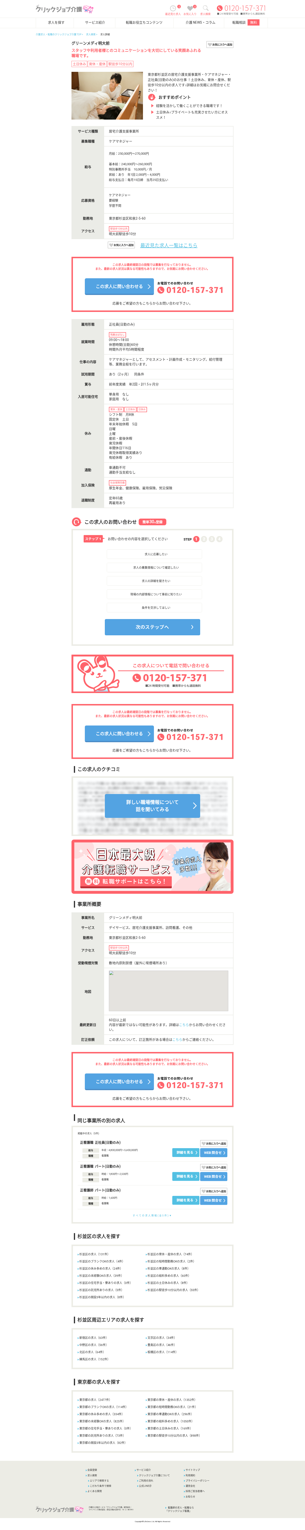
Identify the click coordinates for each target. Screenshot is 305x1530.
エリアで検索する (99, 1480)
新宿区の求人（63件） (93, 1338)
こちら (184, 1025)
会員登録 (92, 1470)
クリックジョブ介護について (154, 1475)
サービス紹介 (95, 22)
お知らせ (190, 1496)
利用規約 (190, 1475)
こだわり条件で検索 (100, 1486)
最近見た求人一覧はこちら (169, 245)
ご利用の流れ (146, 1480)
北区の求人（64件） (92, 1352)
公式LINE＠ (145, 1486)
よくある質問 (94, 1491)
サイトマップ (193, 1470)
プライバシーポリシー (197, 1480)
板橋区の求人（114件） (162, 1352)
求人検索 (91, 34)
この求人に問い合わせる (119, 286)
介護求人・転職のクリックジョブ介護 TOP (58, 34)
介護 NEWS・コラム (200, 22)
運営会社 (190, 1486)
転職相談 (244, 22)
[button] (116, 636)
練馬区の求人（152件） (94, 1359)
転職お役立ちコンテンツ (144, 22)
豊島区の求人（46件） (162, 1345)
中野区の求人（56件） (93, 1345)
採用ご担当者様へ (195, 1491)
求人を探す (56, 22)
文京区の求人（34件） (162, 1338)
